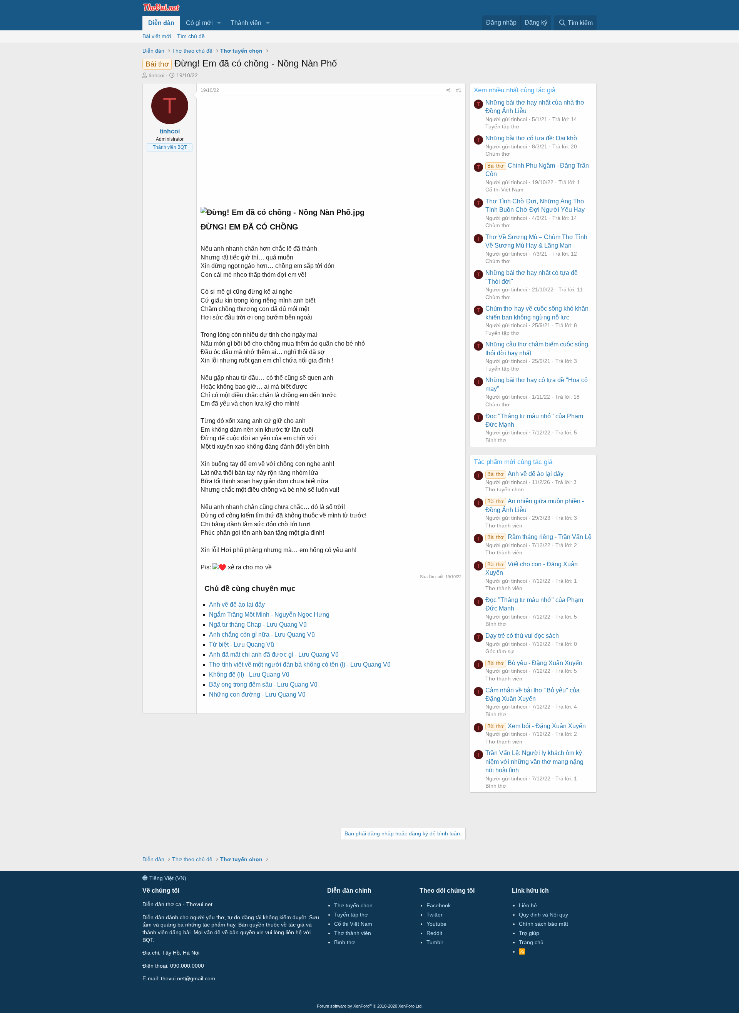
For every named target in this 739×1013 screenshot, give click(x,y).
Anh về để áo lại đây (237, 604)
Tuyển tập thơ (502, 126)
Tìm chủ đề (191, 36)
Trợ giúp (529, 933)
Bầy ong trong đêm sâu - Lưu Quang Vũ (263, 684)
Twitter (434, 915)
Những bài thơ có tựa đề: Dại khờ (531, 138)
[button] (219, 23)
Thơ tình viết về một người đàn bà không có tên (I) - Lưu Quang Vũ (300, 664)
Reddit (434, 933)
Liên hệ (528, 905)
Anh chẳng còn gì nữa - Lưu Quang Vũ (262, 634)
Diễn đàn (161, 23)
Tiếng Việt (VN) (167, 878)
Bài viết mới (156, 36)
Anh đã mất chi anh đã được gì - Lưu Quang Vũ (274, 654)
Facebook (438, 905)
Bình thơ (495, 440)
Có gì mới (199, 23)
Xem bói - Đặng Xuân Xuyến (536, 726)
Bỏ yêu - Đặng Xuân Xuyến (534, 663)
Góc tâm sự (499, 651)
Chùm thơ (497, 154)
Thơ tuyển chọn (504, 489)
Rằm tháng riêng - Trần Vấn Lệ (539, 537)
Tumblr (434, 942)
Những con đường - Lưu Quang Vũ (257, 694)
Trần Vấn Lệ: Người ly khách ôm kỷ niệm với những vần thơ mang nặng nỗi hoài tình (534, 761)
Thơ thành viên (503, 525)
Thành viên (246, 23)
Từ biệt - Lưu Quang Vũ (241, 644)
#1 (458, 90)
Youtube (436, 924)
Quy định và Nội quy (543, 915)
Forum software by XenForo (370, 1006)
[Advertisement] (331, 149)
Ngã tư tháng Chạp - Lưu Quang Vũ (258, 624)
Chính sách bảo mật (543, 924)
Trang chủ (531, 942)
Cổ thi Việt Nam (504, 189)
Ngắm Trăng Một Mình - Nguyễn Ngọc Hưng (269, 614)
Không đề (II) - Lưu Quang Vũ (249, 674)
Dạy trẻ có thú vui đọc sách (522, 635)
